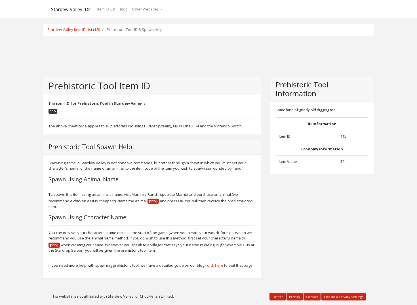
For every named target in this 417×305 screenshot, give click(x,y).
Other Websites (146, 9)
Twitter (277, 297)
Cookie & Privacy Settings (343, 297)
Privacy (294, 297)
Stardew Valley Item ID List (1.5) (73, 29)
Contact (312, 297)
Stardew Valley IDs (70, 9)
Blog (123, 9)
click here (215, 265)
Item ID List (106, 9)
